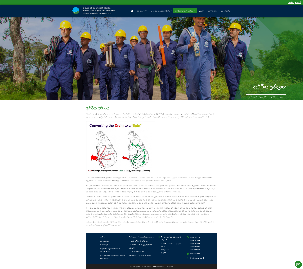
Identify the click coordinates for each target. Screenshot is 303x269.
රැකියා (102, 237)
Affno (154, 266)
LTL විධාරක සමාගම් (136, 252)
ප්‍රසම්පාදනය (212, 11)
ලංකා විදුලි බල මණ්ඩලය (138, 241)
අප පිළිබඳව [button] (141, 11)
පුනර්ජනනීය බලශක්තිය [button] (184, 11)
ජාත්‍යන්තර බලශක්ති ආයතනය (140, 256)
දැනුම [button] (200, 11)
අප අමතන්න (226, 11)
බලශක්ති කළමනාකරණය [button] (160, 11)
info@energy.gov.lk (197, 258)
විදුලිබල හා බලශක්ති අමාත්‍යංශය (141, 237)
